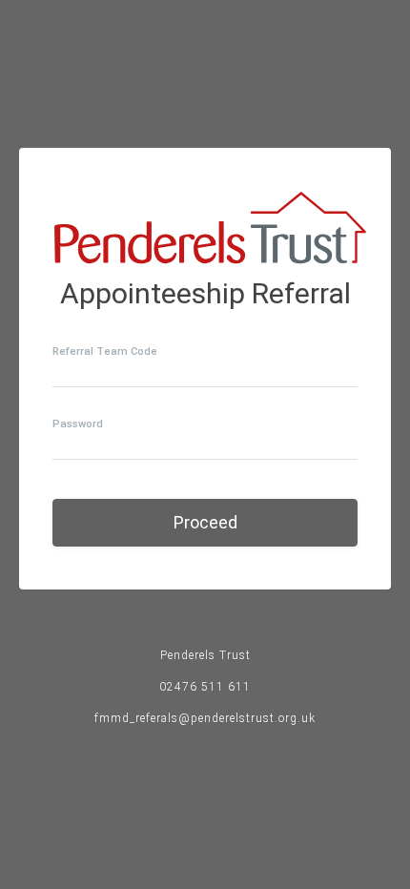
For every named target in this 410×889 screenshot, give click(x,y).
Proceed (205, 522)
